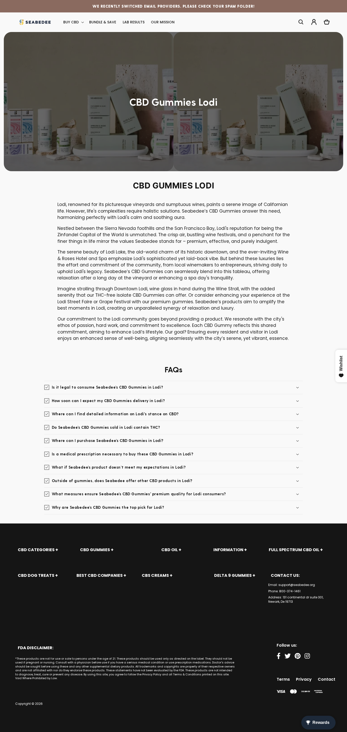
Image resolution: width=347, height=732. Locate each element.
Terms (283, 679)
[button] (73, 22)
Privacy (304, 679)
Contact (326, 679)
